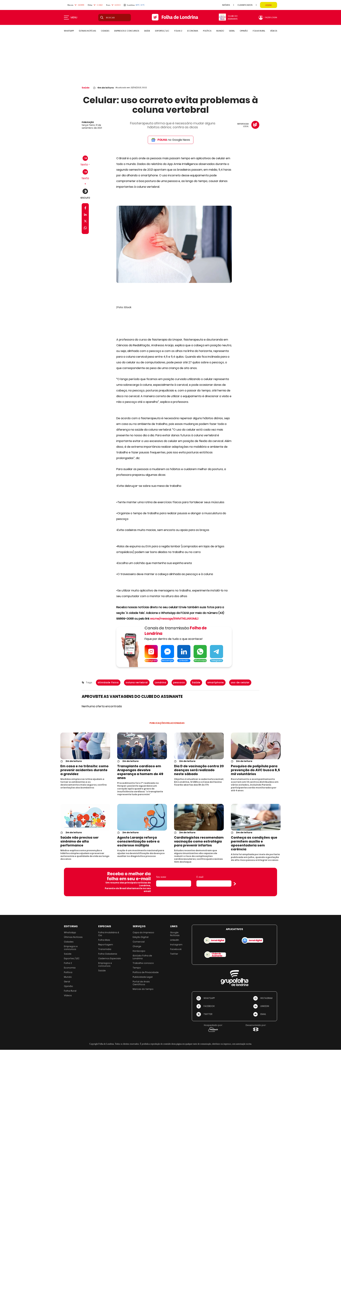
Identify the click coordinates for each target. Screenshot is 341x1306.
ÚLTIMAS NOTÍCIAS (87, 30)
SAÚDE (147, 30)
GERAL (232, 30)
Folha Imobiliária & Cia (108, 934)
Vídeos (68, 995)
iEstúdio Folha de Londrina (142, 957)
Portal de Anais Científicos (141, 983)
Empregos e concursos (71, 948)
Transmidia (104, 949)
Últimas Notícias (73, 937)
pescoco (179, 682)
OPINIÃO (244, 30)
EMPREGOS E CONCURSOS (126, 30)
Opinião (68, 986)
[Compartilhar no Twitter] (85, 222)
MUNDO (220, 30)
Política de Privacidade (146, 972)
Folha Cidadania (107, 953)
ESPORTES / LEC (162, 30)
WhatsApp (70, 932)
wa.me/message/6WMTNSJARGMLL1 (174, 619)
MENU (74, 17)
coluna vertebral (137, 682)
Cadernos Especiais (109, 958)
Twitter (174, 953)
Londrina (160, 682)
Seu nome (161, 877)
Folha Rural (70, 990)
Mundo (68, 976)
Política (68, 972)
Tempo (137, 967)
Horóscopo (139, 950)
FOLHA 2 (178, 30)
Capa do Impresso (143, 932)
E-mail (199, 877)
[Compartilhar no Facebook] (85, 209)
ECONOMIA (192, 30)
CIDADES (105, 30)
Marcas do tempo (143, 989)
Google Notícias (175, 934)
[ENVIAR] (234, 883)
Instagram (176, 944)
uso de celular (240, 682)
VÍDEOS (273, 30)
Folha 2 (68, 963)
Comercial (139, 941)
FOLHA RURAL (259, 30)
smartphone (215, 682)
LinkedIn (174, 939)
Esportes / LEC (71, 958)
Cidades (69, 941)
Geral (67, 981)
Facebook (176, 949)
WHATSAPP (69, 30)
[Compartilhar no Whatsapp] (85, 228)
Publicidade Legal (143, 976)
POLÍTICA (207, 30)
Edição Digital (140, 937)
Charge (137, 946)
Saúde (86, 87)
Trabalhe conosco (143, 963)
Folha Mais (104, 939)
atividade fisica (108, 682)
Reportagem (105, 944)
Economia (69, 967)
